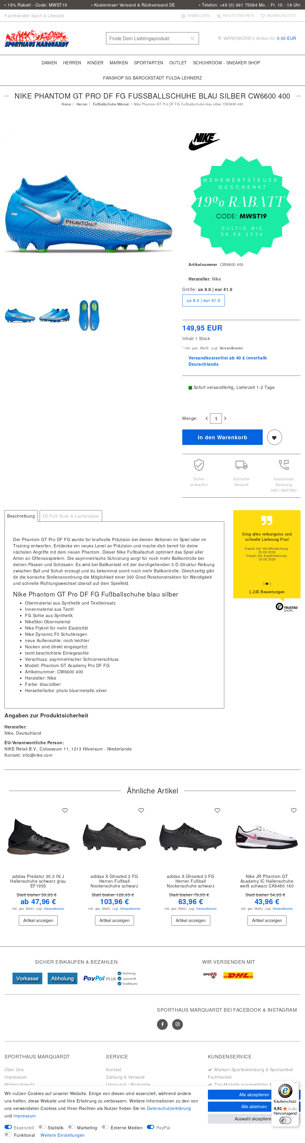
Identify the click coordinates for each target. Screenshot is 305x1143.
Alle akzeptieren (254, 1094)
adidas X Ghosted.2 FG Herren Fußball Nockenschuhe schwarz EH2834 (114, 881)
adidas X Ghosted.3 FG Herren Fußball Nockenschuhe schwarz (190, 881)
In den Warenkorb (223, 437)
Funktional (24, 1135)
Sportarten (149, 63)
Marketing (87, 1127)
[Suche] (193, 38)
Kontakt (114, 1069)
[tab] (21, 516)
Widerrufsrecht (19, 1084)
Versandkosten (230, 347)
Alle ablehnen (254, 1106)
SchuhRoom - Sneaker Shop (226, 63)
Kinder (95, 63)
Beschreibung (21, 516)
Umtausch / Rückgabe (128, 1084)
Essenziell (24, 1127)
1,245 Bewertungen (267, 592)
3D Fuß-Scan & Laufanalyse (70, 516)
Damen (49, 63)
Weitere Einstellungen (63, 1135)
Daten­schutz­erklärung (169, 1108)
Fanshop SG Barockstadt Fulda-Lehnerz (152, 78)
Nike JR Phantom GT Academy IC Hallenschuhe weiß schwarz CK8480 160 (267, 881)
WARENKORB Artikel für (259, 38)
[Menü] (295, 1084)
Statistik (56, 1127)
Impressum (15, 1077)
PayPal (163, 1127)
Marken (119, 63)
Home (66, 104)
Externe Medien (127, 1127)
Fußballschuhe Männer (110, 104)
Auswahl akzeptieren (254, 1119)
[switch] (285, 1120)
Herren (72, 63)
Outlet (178, 63)
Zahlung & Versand (125, 1077)
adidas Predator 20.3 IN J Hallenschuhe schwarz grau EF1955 (38, 881)
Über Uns (14, 1069)
